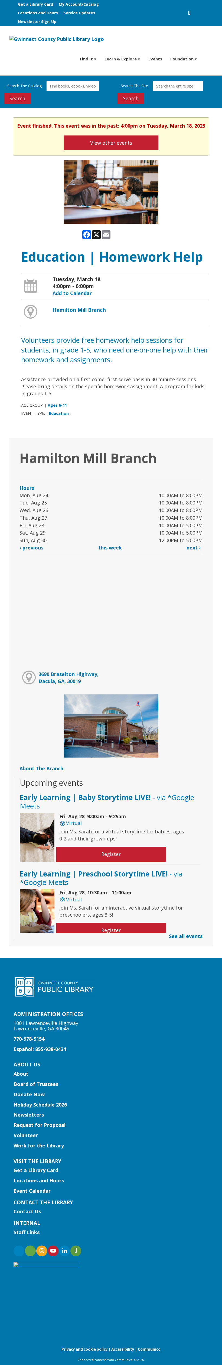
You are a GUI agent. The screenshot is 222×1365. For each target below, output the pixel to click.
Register (111, 854)
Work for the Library (39, 1145)
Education (59, 413)
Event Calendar (32, 1191)
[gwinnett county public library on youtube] (53, 1251)
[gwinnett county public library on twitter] (30, 1251)
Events (155, 59)
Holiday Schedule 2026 (40, 1104)
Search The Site (134, 85)
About (21, 1073)
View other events (111, 143)
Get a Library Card (35, 4)
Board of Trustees (36, 1084)
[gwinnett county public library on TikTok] (75, 1251)
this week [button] (110, 547)
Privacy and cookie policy (84, 1349)
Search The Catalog (24, 85)
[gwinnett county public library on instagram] (41, 1251)
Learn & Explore (121, 59)
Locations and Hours (38, 12)
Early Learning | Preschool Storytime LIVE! (101, 878)
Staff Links (27, 1232)
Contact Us (27, 1211)
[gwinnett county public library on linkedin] (64, 1251)
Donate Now (29, 1094)
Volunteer (26, 1135)
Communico (149, 1349)
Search (17, 98)
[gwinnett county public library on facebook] (19, 1251)
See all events (186, 936)
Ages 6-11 (57, 405)
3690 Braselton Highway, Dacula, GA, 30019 (68, 677)
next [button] (193, 547)
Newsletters (29, 1114)
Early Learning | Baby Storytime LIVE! (107, 802)
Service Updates (79, 12)
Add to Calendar (72, 293)
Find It (87, 59)
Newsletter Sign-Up (37, 21)
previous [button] (32, 547)
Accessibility (122, 1349)
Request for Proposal (40, 1125)
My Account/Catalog (79, 4)
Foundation (182, 59)
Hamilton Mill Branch (79, 309)
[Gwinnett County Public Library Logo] (56, 38)
